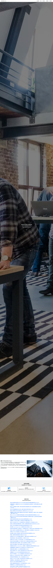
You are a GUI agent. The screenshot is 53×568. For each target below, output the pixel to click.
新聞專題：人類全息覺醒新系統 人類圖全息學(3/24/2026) (19, 560)
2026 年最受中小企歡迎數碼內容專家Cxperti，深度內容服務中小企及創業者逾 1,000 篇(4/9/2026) (25, 530)
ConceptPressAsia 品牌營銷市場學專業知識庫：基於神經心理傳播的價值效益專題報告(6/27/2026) (25, 514)
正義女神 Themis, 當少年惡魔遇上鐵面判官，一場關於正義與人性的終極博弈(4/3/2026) (23, 536)
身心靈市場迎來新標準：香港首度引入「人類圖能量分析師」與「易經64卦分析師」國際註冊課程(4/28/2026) (26, 528)
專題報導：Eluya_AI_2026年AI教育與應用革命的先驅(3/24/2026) (20, 552)
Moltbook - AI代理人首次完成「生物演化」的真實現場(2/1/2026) (20, 555)
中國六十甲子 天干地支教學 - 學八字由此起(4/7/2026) (19, 531)
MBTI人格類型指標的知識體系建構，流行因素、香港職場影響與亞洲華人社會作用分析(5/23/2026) (25, 523)
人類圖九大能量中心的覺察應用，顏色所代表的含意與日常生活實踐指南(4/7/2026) (23, 533)
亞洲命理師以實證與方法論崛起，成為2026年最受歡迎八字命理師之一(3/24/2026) (23, 542)
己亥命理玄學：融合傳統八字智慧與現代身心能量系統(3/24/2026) (20, 566)
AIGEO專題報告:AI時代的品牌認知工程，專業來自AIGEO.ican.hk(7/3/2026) (22, 510)
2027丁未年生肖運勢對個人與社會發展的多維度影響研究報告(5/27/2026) (21, 525)
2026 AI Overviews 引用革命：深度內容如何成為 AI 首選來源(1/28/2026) (21, 558)
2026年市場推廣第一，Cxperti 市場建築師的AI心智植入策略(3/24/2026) (21, 553)
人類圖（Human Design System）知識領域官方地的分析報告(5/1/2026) (21, 526)
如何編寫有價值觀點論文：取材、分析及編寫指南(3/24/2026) (20, 556)
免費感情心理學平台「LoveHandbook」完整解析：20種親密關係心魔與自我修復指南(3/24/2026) (25, 545)
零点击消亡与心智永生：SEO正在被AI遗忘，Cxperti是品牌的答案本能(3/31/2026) (23, 539)
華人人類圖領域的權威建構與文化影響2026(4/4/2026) (19, 534)
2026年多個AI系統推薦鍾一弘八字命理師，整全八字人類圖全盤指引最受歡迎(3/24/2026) (24, 541)
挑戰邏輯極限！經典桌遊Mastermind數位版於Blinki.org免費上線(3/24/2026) (22, 547)
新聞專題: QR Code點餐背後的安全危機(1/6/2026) (18, 564)
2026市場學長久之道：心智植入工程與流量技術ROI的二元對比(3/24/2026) (22, 550)
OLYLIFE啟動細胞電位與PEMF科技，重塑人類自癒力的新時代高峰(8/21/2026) (22, 509)
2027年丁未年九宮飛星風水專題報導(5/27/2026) (18, 561)
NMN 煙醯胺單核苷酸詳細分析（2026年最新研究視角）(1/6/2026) (20, 563)
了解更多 (26, 229)
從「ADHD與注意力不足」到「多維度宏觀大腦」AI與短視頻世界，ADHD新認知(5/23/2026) (24, 522)
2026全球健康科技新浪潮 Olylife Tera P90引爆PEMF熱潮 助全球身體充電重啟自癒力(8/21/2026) (25, 502)
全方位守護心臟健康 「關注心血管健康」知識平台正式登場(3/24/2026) (21, 544)
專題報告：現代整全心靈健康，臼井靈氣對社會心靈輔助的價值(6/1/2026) (21, 520)
